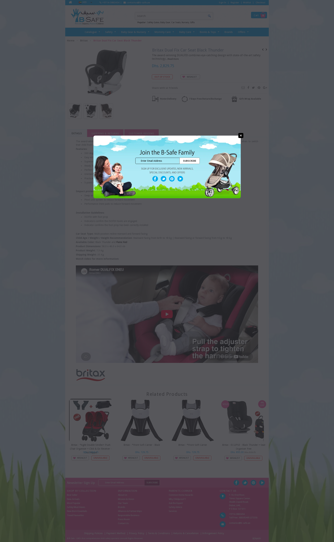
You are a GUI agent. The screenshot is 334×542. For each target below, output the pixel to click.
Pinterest (172, 179)
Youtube (180, 179)
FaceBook (155, 179)
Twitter (163, 179)
